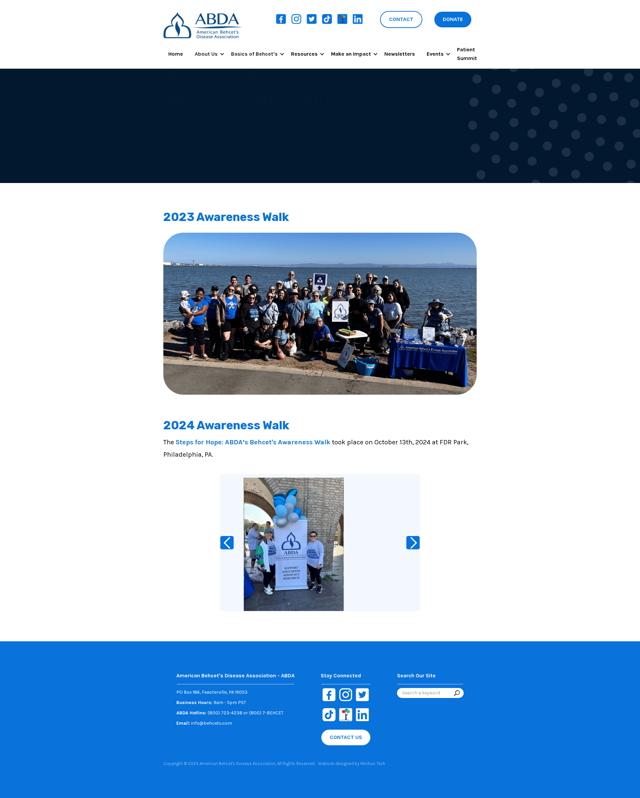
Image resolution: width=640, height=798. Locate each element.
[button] (207, 54)
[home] (202, 24)
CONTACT (401, 19)
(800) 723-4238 (225, 713)
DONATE (453, 19)
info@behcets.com (204, 723)
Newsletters (399, 54)
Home (175, 54)
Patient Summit (467, 53)
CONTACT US (346, 737)
